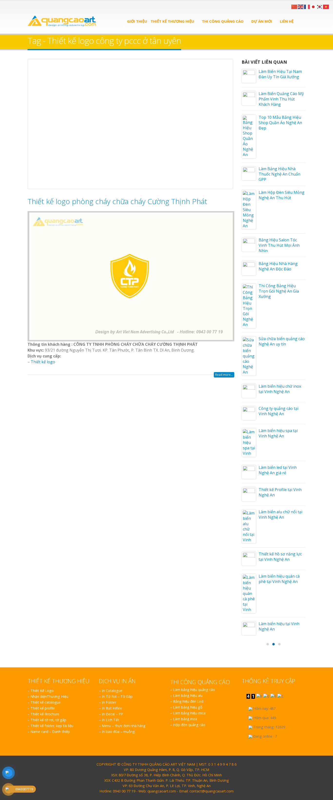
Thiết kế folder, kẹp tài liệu (51, 725)
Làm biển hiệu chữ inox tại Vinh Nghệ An (280, 389)
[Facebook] (29, 4)
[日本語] (313, 6)
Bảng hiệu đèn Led (188, 701)
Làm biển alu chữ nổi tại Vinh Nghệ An (280, 514)
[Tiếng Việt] (326, 6)
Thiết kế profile (42, 708)
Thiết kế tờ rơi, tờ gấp (48, 720)
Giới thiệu (137, 21)
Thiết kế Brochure (44, 714)
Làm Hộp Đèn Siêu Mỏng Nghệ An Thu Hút (281, 195)
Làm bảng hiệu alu (188, 695)
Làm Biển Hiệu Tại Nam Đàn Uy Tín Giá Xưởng (280, 74)
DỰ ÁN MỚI (261, 21)
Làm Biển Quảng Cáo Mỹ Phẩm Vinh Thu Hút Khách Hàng (281, 99)
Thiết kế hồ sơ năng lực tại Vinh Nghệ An (280, 556)
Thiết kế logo (43, 362)
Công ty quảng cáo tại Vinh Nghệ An (278, 411)
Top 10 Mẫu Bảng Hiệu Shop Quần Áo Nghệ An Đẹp (280, 123)
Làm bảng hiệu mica (189, 713)
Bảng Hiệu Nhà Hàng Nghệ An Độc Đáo (278, 266)
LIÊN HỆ (287, 21)
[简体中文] (294, 6)
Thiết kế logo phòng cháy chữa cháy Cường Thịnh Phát (117, 201)
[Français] (307, 6)
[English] (301, 6)
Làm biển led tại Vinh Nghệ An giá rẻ (278, 470)
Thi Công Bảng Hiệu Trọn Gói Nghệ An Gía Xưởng (279, 291)
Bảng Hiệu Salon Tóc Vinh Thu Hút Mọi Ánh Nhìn (279, 245)
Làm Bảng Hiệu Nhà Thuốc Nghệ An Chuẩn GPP (279, 174)
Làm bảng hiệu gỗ (187, 707)
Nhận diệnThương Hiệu (49, 696)
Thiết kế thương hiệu (172, 21)
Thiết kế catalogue (45, 702)
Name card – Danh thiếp (50, 731)
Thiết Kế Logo (42, 690)
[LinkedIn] (41, 4)
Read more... (224, 375)
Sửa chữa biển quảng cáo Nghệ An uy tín (282, 341)
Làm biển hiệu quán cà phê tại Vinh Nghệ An (279, 578)
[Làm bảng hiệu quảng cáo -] (62, 21)
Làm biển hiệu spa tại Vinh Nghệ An (278, 433)
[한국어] (320, 6)
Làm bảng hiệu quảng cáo (194, 689)
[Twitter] (35, 4)
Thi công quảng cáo (223, 21)
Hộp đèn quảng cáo (189, 724)
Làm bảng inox (185, 719)
